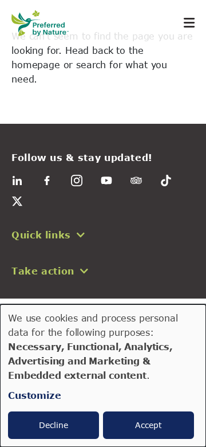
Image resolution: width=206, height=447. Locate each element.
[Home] (45, 23)
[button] (103, 235)
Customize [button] (34, 395)
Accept (148, 425)
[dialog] (103, 375)
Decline (53, 425)
